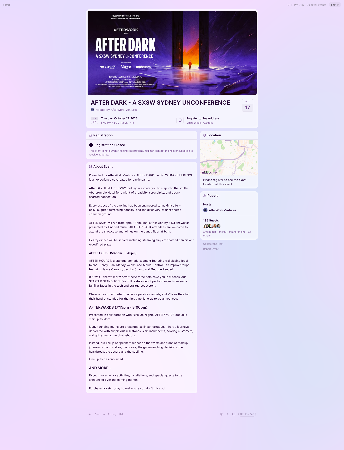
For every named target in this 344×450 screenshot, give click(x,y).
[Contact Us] (234, 414)
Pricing (112, 414)
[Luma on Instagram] (221, 414)
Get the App (247, 413)
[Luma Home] (7, 4)
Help (121, 414)
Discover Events (316, 4)
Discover (100, 414)
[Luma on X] (228, 414)
